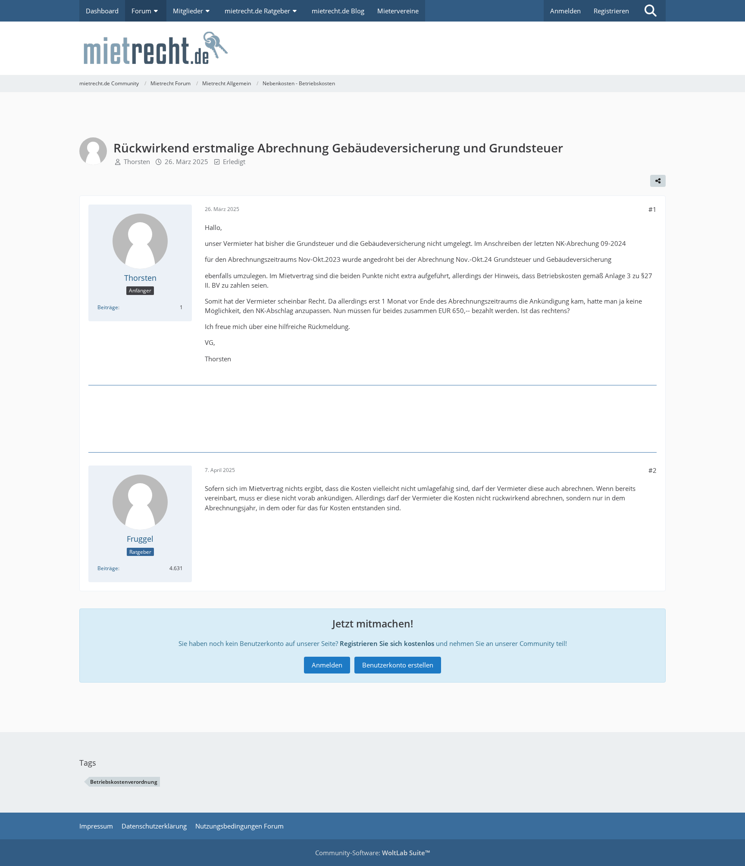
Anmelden (565, 10)
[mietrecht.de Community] (372, 48)
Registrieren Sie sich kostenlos (387, 643)
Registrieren (611, 10)
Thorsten (137, 161)
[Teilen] (658, 181)
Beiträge (107, 307)
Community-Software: (372, 852)
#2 (652, 470)
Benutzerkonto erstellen (397, 665)
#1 (652, 209)
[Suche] (650, 11)
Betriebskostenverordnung (123, 781)
